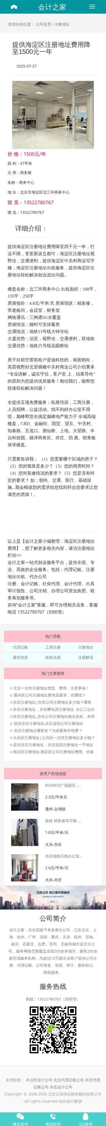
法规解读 (85, 657)
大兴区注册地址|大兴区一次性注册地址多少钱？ (54, 737)
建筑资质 (20, 657)
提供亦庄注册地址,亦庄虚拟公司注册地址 (48, 723)
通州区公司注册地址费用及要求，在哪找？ (50, 695)
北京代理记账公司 (69, 1079)
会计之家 (52, 7)
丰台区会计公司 (39, 1079)
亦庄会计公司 (61, 1087)
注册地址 (62, 24)
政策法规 (53, 657)
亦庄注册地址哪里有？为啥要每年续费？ (48, 730)
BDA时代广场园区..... (63, 785)
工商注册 (53, 647)
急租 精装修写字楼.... (63, 820)
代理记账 (20, 647)
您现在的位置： (21, 24)
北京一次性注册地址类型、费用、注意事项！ (51, 688)
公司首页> (44, 24)
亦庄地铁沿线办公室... (64, 856)
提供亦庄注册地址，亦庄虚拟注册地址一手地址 (53, 744)
